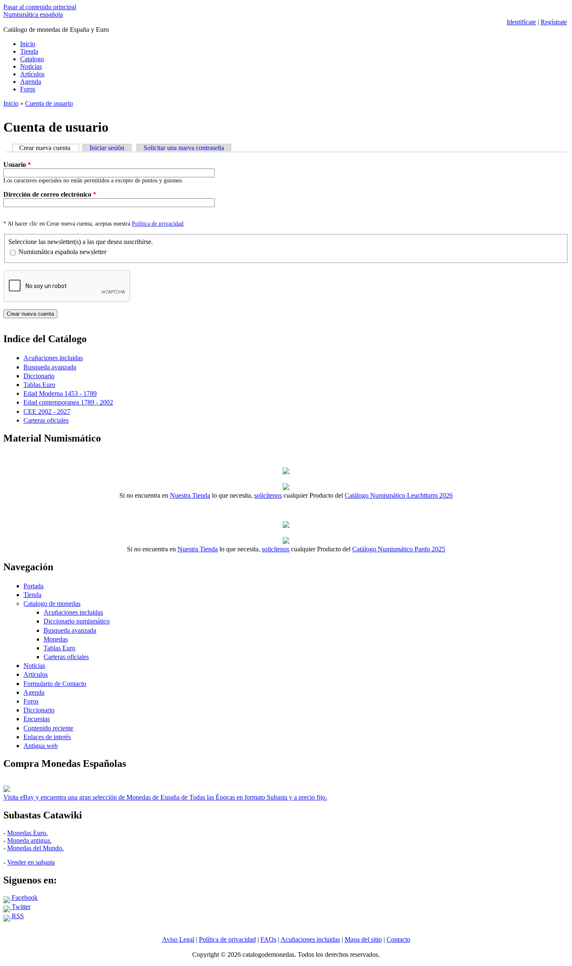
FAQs (268, 939)
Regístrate (554, 22)
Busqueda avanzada (49, 367)
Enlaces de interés (47, 736)
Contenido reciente (48, 728)
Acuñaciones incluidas (53, 357)
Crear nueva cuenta (49, 147)
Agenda (30, 81)
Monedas (56, 639)
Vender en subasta (31, 862)
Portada (33, 585)
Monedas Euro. (27, 832)
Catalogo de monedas (51, 603)
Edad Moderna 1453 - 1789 (60, 393)
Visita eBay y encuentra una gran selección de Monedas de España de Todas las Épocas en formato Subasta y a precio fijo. (165, 797)
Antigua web (40, 745)
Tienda (29, 51)
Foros (27, 89)
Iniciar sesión (107, 147)
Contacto (398, 939)
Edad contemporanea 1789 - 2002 (68, 402)
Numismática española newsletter (62, 251)
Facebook (24, 897)
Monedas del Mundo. (35, 848)
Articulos (35, 674)
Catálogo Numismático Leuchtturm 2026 (399, 495)
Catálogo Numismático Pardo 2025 (398, 549)
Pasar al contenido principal (39, 6)
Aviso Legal (178, 939)
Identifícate (521, 22)
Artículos (32, 74)
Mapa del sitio (363, 939)
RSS (17, 915)
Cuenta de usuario (49, 103)
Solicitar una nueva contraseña (184, 147)
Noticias (31, 66)
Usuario (17, 164)
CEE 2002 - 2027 (46, 411)
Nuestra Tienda (190, 495)
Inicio (27, 43)
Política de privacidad (157, 224)
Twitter (20, 906)
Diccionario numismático (77, 621)
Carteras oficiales (46, 420)
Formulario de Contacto (54, 683)
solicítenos (268, 495)
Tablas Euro (39, 384)
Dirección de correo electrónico (49, 194)
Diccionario (38, 375)
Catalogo (32, 58)
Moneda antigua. (29, 840)
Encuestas (36, 718)
